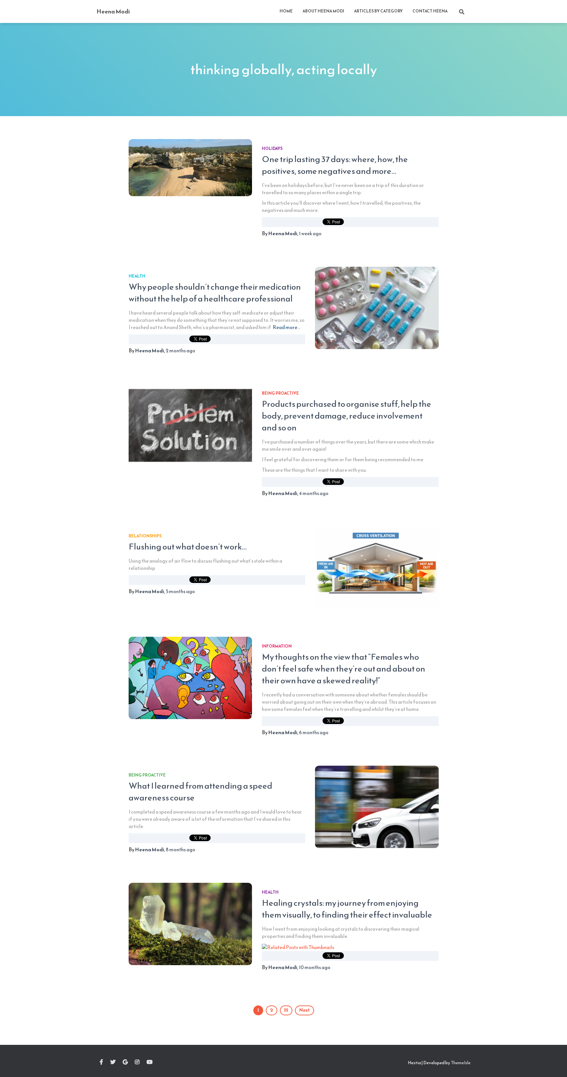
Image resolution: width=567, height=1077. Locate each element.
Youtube (149, 1062)
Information (277, 646)
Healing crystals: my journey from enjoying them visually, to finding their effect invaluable (347, 908)
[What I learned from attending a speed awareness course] (376, 807)
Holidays (272, 149)
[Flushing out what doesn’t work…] (376, 568)
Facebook (101, 1062)
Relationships (145, 536)
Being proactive (280, 393)
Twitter (113, 1062)
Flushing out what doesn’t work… (187, 546)
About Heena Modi (323, 11)
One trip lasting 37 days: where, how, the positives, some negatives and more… (335, 165)
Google (125, 1062)
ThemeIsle (461, 1063)
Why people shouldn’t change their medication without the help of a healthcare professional (215, 292)
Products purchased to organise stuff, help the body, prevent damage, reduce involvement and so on (346, 415)
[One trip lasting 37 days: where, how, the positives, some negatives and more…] (190, 167)
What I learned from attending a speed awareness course (200, 791)
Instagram (137, 1062)
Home (286, 11)
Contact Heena (430, 11)
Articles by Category (378, 11)
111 (286, 1010)
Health (137, 276)
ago (310, 233)
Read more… (286, 327)
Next (304, 1010)
